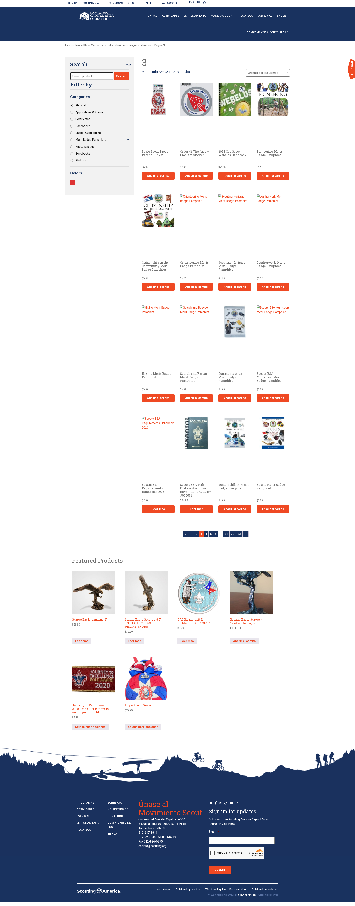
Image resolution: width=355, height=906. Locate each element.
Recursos (246, 15)
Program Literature (140, 45)
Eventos (83, 816)
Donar (72, 3)
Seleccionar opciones (90, 727)
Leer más (158, 509)
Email (214, 831)
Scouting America (247, 895)
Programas (85, 802)
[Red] (72, 182)
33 (239, 534)
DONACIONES (116, 816)
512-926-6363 (147, 837)
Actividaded (85, 809)
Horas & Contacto (170, 3)
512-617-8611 (147, 832)
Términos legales (215, 889)
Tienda (146, 3)
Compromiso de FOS (122, 3)
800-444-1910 (169, 837)
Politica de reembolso (265, 889)
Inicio (68, 45)
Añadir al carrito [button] (158, 176)
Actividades (170, 15)
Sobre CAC (265, 15)
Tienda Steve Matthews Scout (93, 45)
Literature (120, 45)
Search (121, 76)
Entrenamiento (195, 15)
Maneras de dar (222, 15)
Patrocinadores (238, 889)
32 (232, 534)
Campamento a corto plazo (267, 32)
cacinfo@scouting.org (152, 846)
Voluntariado (92, 3)
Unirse (152, 15)
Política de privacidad (188, 889)
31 (226, 534)
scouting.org (164, 889)
